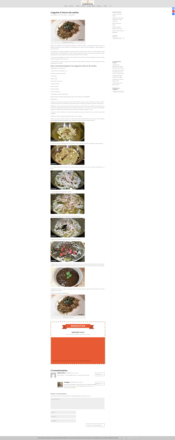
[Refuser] (173, 438)
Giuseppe (54, 15)
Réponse (99, 374)
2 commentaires (71, 15)
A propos (83, 6)
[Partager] (173, 14)
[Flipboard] (173, 11)
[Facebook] (173, 8)
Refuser (127, 437)
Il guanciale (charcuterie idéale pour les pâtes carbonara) (118, 19)
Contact (78, 6)
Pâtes (65, 15)
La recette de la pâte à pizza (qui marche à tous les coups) (118, 71)
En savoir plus (133, 437)
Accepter (122, 437)
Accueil (66, 6)
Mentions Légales (91, 6)
